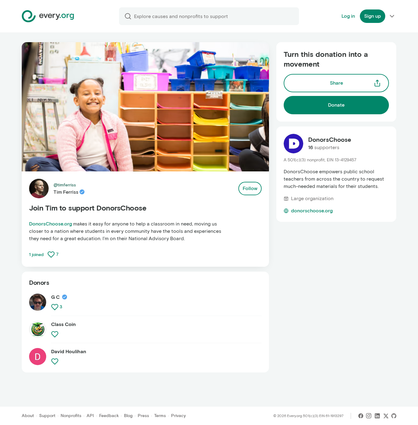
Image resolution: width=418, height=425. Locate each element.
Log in (348, 16)
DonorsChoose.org (50, 224)
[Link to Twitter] (386, 416)
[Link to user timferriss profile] (39, 188)
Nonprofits (71, 415)
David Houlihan (68, 351)
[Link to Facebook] (360, 416)
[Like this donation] (51, 254)
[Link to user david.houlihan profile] (37, 356)
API (90, 415)
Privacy (178, 415)
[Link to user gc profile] (37, 305)
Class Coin (63, 324)
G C (55, 297)
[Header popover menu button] (392, 16)
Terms (160, 415)
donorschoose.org (312, 211)
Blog (128, 415)
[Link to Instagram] (369, 416)
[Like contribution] (55, 307)
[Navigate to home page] (48, 16)
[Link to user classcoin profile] (37, 332)
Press (143, 415)
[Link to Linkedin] (377, 416)
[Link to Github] (393, 416)
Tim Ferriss (66, 192)
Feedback (109, 415)
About (28, 415)
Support (47, 415)
